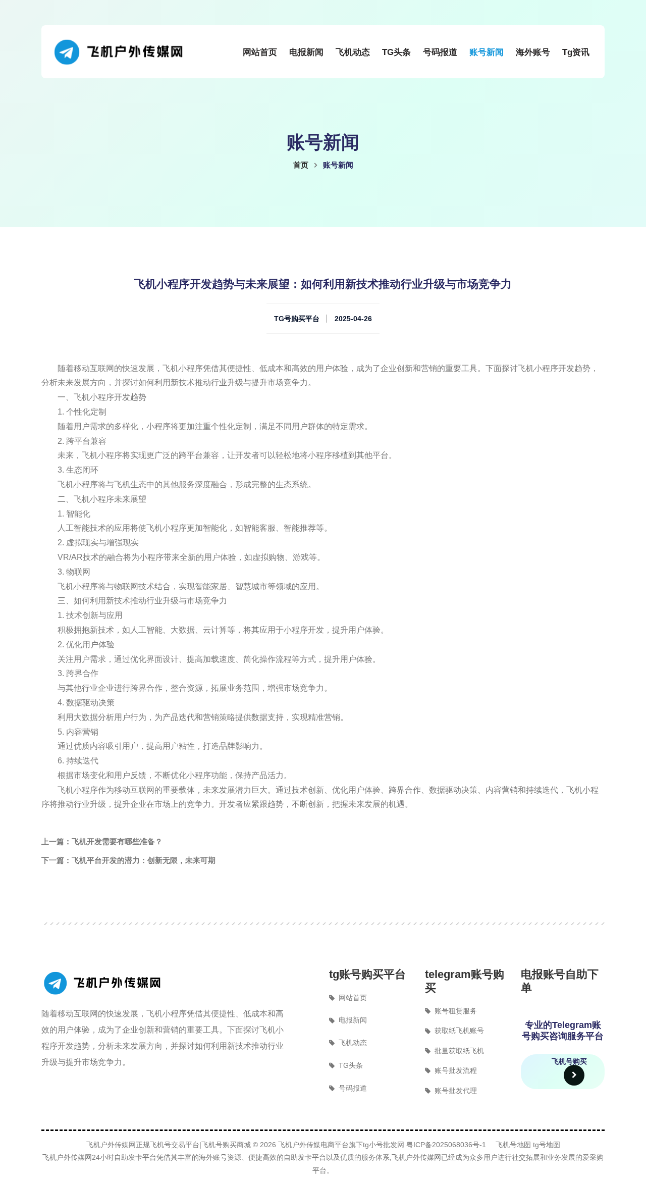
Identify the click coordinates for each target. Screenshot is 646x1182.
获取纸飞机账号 (459, 1030)
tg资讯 (575, 52)
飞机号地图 (513, 1145)
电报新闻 (306, 52)
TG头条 (396, 52)
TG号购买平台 (296, 319)
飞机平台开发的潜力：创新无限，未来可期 (144, 860)
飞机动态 (353, 52)
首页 (300, 165)
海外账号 (533, 52)
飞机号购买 (569, 1061)
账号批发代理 (456, 1091)
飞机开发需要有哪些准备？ (117, 841)
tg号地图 (546, 1145)
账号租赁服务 (456, 1011)
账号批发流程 (456, 1070)
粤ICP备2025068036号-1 (446, 1145)
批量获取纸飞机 (459, 1051)
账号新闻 (486, 52)
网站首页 (260, 52)
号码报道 (440, 52)
